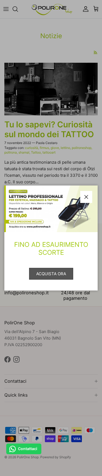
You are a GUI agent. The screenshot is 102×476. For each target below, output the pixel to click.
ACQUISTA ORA (51, 273)
